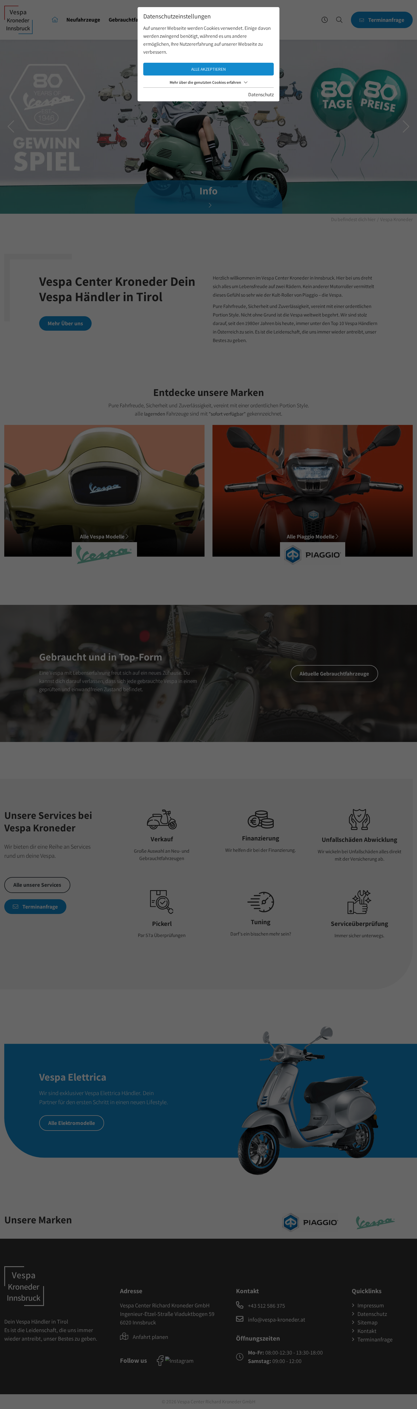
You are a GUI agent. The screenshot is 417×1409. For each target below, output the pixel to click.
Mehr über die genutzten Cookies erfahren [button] (205, 82)
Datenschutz (261, 94)
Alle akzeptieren (208, 69)
